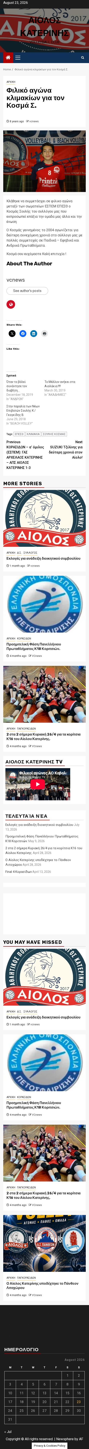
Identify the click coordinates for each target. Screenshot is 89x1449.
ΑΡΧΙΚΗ (10, 81)
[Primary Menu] (19, 57)
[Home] (8, 58)
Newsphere (65, 1439)
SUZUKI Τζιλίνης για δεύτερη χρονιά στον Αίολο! (66, 449)
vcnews (34, 121)
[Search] (82, 58)
